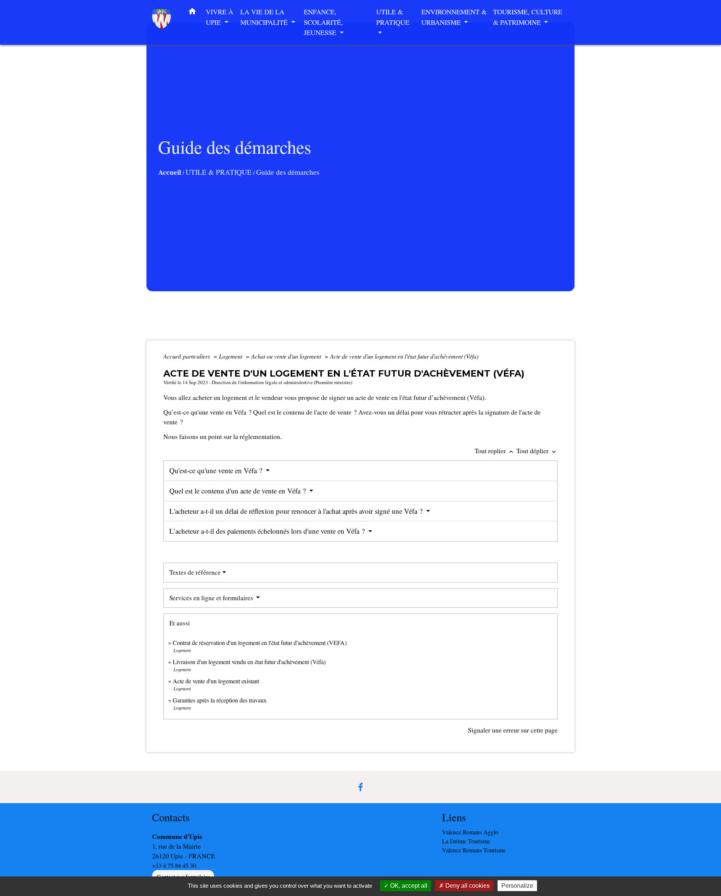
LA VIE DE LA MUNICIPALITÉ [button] (265, 17)
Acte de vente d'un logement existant (216, 681)
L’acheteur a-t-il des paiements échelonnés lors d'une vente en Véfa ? (268, 531)
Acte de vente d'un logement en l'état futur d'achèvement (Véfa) (404, 356)
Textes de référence (195, 572)
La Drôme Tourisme (466, 841)
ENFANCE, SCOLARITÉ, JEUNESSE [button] (323, 22)
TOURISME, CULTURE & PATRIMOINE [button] (527, 17)
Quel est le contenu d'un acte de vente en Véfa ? (238, 490)
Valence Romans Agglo (470, 832)
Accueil (169, 172)
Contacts (171, 817)
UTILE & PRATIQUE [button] (392, 17)
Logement (231, 356)
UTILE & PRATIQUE (219, 172)
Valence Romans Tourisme (473, 850)
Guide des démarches (287, 172)
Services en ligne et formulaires (212, 597)
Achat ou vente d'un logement (287, 356)
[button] (192, 13)
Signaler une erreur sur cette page (513, 729)
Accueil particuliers (187, 356)
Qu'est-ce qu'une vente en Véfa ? (216, 470)
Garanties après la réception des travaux (220, 700)
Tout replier (495, 450)
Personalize (517, 885)
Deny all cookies (467, 885)
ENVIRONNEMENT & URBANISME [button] (454, 17)
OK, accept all (408, 885)
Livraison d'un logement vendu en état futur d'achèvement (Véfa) (249, 662)
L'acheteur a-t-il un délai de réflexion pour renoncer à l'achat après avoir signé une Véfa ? (296, 511)
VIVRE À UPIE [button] (219, 17)
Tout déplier (537, 450)
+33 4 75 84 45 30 (174, 865)
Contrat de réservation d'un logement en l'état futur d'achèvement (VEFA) (260, 642)
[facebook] (360, 787)
